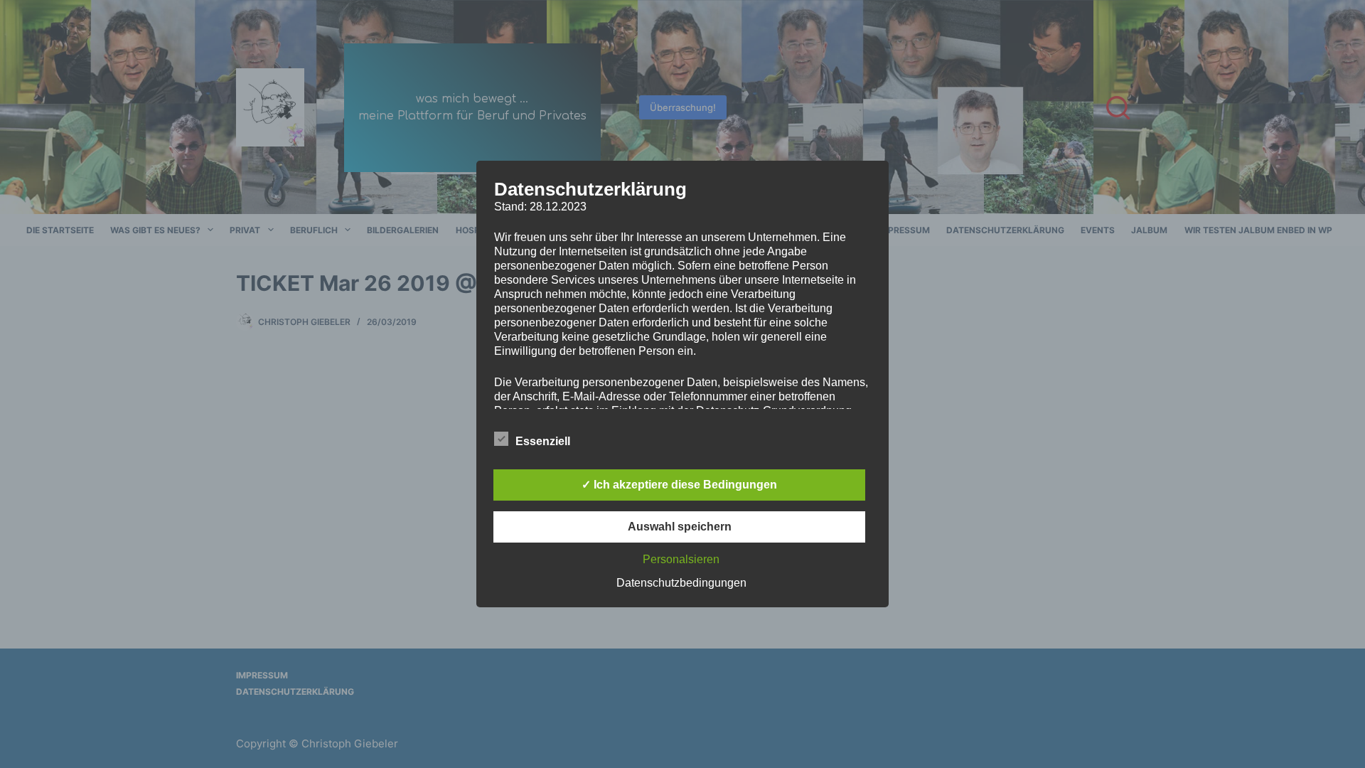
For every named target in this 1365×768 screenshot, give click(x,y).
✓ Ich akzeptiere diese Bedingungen (679, 485)
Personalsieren (681, 559)
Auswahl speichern (680, 527)
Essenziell (542, 441)
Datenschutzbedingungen (681, 583)
